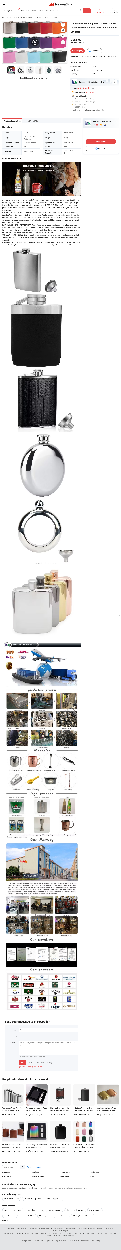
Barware (30, 17)
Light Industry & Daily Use (17, 17)
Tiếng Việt (57, 1235)
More (4, 1220)
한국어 (93, 1233)
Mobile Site (56, 1231)
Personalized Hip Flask (32, 1199)
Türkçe (49, 1235)
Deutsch (69, 1233)
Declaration (85, 1241)
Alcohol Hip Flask (61, 1216)
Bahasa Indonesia (68, 1235)
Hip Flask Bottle (95, 1210)
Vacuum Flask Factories (13, 1210)
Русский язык (53, 1233)
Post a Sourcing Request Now (31, 1066)
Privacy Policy (95, 1241)
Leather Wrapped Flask (53, 1199)
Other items (64, 1176)
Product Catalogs (35, 1167)
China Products (21, 1228)
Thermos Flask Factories (75, 1210)
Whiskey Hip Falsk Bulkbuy (82, 1216)
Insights (65, 1231)
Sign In (74, 110)
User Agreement (74, 1241)
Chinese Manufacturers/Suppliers (39, 1228)
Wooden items (95, 1172)
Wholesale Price (71, 1228)
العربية (87, 1233)
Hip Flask (38, 17)
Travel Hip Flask (10, 1216)
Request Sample (110, 56)
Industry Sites (83, 1228)
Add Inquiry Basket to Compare (35, 78)
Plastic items (65, 1172)
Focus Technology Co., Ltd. (45, 1241)
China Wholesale (58, 1228)
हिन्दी (106, 1233)
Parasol (92, 1176)
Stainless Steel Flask (50, 17)
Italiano (62, 1233)
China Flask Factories (35, 1210)
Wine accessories (37, 1176)
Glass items (6, 1176)
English (19, 1233)
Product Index (108, 1228)
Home (4, 17)
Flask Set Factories (54, 1210)
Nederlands (78, 1233)
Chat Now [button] (96, 51)
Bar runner (6, 1172)
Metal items (35, 1172)
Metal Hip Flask (44, 1216)
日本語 (100, 1233)
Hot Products (10, 1228)
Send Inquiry (77, 51)
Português (34, 1233)
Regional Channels (96, 1228)
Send (22, 1062)
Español (26, 1233)
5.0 (94, 125)
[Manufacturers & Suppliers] (60, 4)
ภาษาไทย (113, 1233)
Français (43, 1233)
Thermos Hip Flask (27, 1216)
